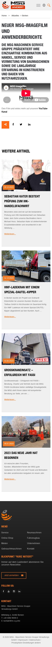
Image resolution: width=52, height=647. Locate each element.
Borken (25, 324)
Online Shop (7, 538)
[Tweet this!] (21, 125)
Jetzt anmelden (11, 575)
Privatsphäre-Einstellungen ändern (26, 643)
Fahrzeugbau (33, 538)
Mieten (4, 543)
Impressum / (23, 640)
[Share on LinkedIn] (29, 125)
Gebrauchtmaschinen (11, 549)
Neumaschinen (34, 533)
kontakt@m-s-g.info (12, 621)
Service (5, 533)
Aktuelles (15, 16)
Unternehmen (33, 543)
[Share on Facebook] (13, 125)
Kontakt (30, 549)
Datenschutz (34, 640)
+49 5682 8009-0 (10, 618)
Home (4, 16)
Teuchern (25, 328)
